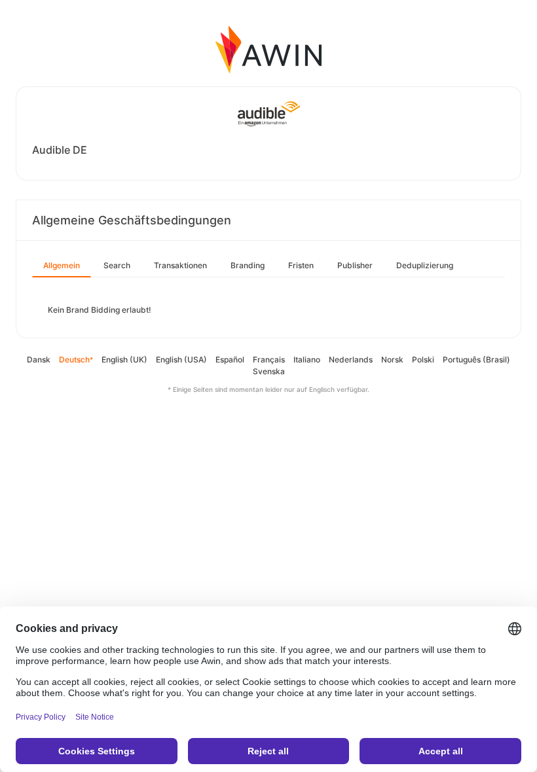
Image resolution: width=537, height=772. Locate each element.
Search (116, 265)
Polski (423, 359)
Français (269, 359)
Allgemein (61, 265)
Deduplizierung (424, 265)
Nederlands (351, 359)
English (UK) (124, 359)
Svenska (269, 371)
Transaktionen (180, 265)
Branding (248, 265)
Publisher (355, 265)
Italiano (306, 359)
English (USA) (181, 359)
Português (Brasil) (476, 359)
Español (229, 359)
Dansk (38, 359)
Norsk (392, 359)
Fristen (301, 265)
